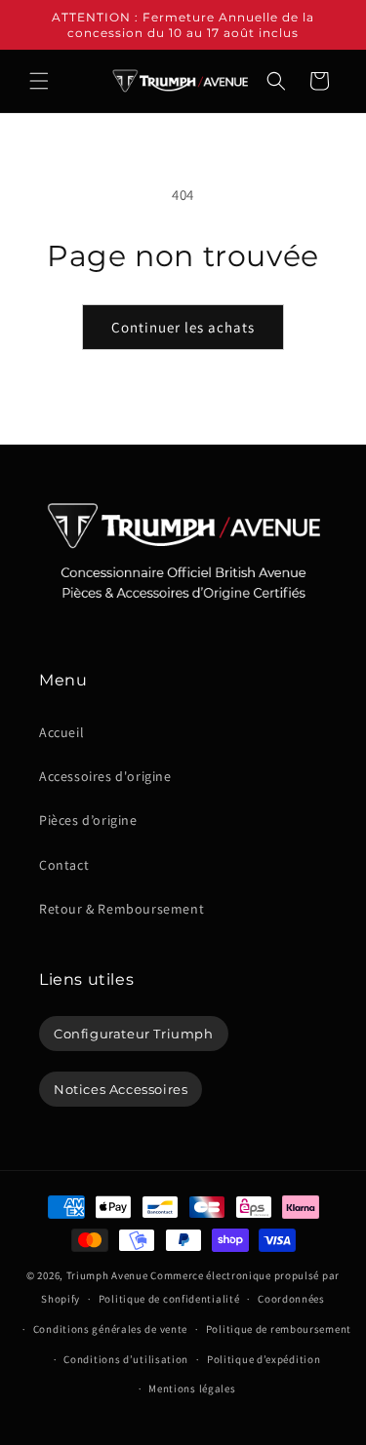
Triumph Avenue (107, 1275)
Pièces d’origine (88, 820)
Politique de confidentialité (169, 1299)
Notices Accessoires (120, 1089)
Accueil (61, 732)
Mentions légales (191, 1388)
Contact (64, 865)
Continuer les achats (183, 327)
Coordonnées (291, 1299)
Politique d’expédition (263, 1359)
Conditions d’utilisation (125, 1359)
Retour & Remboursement (121, 909)
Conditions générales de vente (110, 1329)
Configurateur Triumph (134, 1033)
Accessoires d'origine (105, 776)
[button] (39, 80)
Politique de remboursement (278, 1329)
